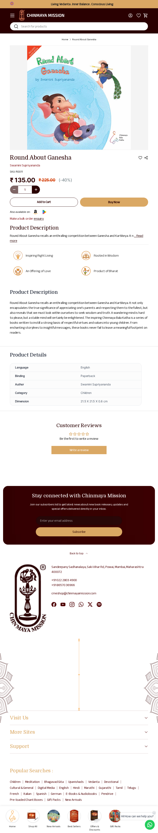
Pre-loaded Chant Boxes (26, 799)
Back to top (77, 553)
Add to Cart (44, 202)
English (64, 787)
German (56, 793)
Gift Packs (53, 799)
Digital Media (46, 787)
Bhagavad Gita (54, 781)
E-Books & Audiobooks (81, 793)
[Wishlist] (138, 15)
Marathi (89, 787)
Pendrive (107, 793)
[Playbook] (44, 212)
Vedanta (94, 781)
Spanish (41, 793)
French (14, 793)
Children (15, 781)
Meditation (32, 781)
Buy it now (114, 202)
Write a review (79, 450)
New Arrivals (73, 799)
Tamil (119, 787)
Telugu (131, 787)
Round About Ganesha (84, 39)
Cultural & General (21, 787)
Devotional (111, 781)
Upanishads (76, 781)
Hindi (76, 787)
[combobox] (79, 26)
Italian (27, 793)
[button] (145, 15)
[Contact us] (150, 825)
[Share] (146, 158)
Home (65, 39)
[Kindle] (35, 212)
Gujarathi (105, 787)
